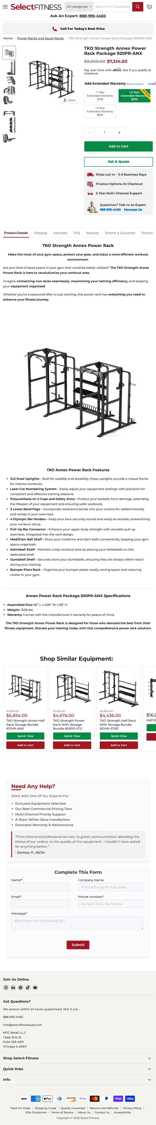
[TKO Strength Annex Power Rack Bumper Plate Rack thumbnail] (9, 125)
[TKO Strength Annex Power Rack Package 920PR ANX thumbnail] (9, 52)
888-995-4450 (110, 209)
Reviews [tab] (148, 233)
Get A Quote (118, 162)
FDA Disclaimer (36, 1112)
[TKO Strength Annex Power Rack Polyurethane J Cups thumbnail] (9, 138)
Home (8, 38)
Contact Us (102, 1112)
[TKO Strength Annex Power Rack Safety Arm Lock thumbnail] (9, 90)
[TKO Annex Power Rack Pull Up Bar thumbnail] (9, 110)
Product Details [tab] (16, 233)
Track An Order (20, 1108)
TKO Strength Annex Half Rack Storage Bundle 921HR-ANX (25, 724)
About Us (84, 1112)
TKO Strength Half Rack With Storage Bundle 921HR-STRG (118, 724)
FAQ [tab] (77, 233)
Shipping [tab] (40, 233)
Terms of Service (62, 1112)
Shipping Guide (45, 1108)
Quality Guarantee (73, 1108)
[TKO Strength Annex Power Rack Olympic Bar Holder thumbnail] (9, 67)
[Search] (137, 6)
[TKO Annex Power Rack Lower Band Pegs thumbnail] (9, 80)
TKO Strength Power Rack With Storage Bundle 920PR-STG (68, 724)
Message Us (133, 209)
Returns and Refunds (104, 1108)
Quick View (25, 736)
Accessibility (122, 1112)
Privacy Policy (132, 1108)
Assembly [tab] (60, 233)
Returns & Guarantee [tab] (120, 233)
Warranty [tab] (92, 233)
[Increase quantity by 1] (119, 132)
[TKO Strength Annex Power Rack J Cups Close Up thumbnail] (9, 100)
